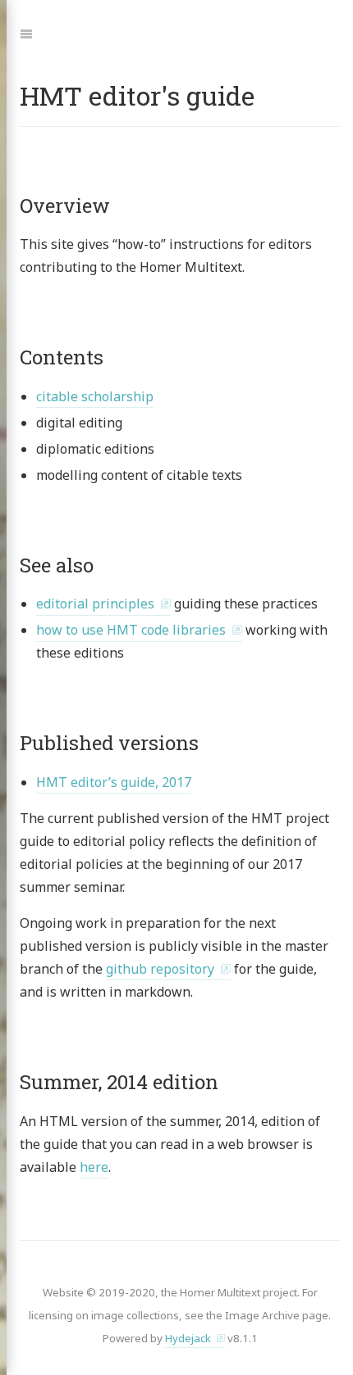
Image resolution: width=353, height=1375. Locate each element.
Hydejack (188, 1338)
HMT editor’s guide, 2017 (113, 782)
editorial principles (95, 604)
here (94, 1167)
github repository (160, 969)
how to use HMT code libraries (131, 630)
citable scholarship (95, 396)
